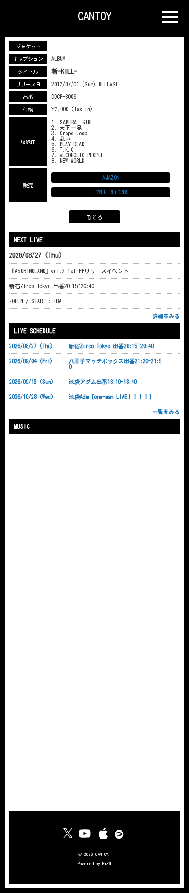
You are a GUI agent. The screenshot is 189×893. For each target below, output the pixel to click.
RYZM (106, 863)
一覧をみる (166, 411)
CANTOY (94, 16)
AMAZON (110, 177)
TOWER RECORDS (111, 192)
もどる (94, 217)
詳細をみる (166, 316)
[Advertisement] (94, 707)
